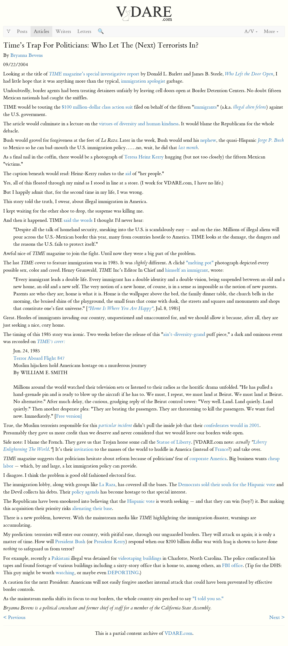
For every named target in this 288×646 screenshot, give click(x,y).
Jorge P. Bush (271, 140)
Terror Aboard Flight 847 (39, 358)
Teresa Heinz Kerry (144, 157)
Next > (277, 617)
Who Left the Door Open (249, 74)
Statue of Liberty (174, 442)
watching (65, 573)
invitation (83, 449)
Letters (84, 31)
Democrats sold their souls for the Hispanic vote (226, 484)
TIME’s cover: (51, 342)
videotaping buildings (139, 558)
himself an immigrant (186, 270)
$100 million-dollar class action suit (97, 107)
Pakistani (60, 558)
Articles (41, 31)
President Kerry (109, 541)
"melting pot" (200, 263)
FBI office (232, 565)
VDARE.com (178, 633)
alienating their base (92, 508)
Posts (22, 31)
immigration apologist (143, 81)
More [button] (270, 31)
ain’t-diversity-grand (184, 334)
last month (188, 148)
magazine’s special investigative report (94, 74)
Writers (63, 31)
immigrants (205, 107)
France (221, 449)
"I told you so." (207, 599)
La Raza (107, 484)
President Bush (70, 541)
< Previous (14, 617)
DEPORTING (123, 573)
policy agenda (85, 492)
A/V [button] (249, 31)
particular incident (115, 425)
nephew (208, 140)
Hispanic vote (141, 501)
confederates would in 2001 (231, 425)
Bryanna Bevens (26, 55)
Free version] (69, 416)
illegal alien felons (249, 107)
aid (128, 173)
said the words (78, 220)
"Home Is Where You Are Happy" (120, 308)
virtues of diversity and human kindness (139, 124)
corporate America (208, 458)
